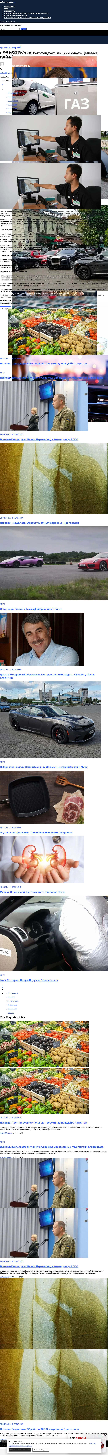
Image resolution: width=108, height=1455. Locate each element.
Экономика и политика (19, 66)
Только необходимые (41, 1450)
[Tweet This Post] (56, 987)
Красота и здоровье (18, 55)
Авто (10, 77)
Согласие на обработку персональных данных (27, 18)
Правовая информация (15, 15)
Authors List (9, 7)
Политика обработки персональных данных (26, 13)
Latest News (9, 11)
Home (6, 9)
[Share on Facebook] (56, 985)
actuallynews (6, 73)
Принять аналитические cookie (20, 1450)
